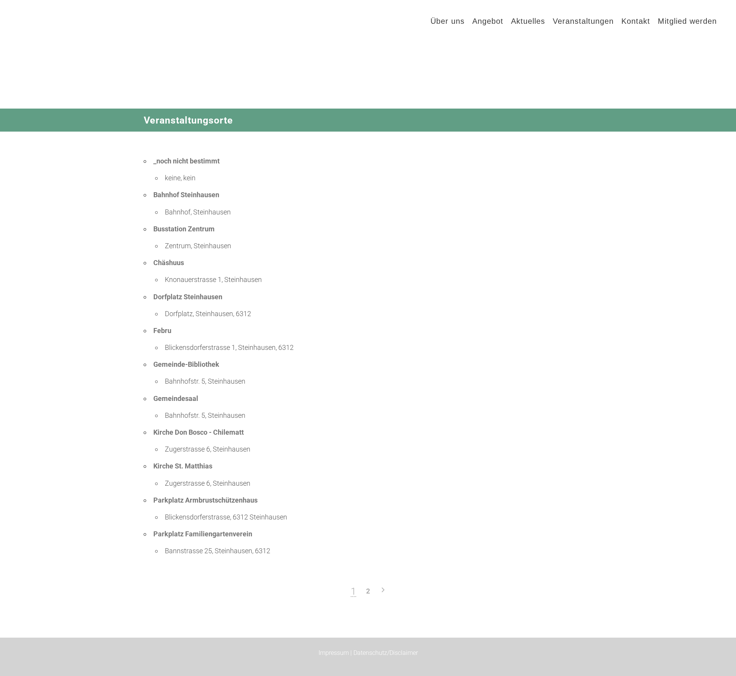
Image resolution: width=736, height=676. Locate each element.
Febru (162, 330)
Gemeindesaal (175, 398)
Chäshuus (168, 263)
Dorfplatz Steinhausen (187, 297)
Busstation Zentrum (184, 229)
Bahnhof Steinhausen (186, 195)
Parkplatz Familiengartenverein (202, 534)
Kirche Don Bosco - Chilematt (198, 432)
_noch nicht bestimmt (186, 161)
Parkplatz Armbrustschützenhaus (205, 500)
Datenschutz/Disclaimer (385, 652)
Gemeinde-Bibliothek (186, 364)
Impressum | (336, 652)
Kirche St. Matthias (182, 466)
